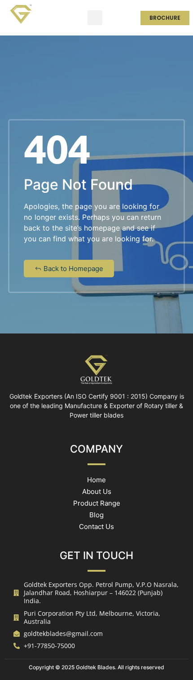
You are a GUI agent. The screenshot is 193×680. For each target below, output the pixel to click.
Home (96, 480)
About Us (96, 491)
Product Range (96, 503)
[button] (95, 17)
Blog (96, 515)
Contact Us (96, 526)
